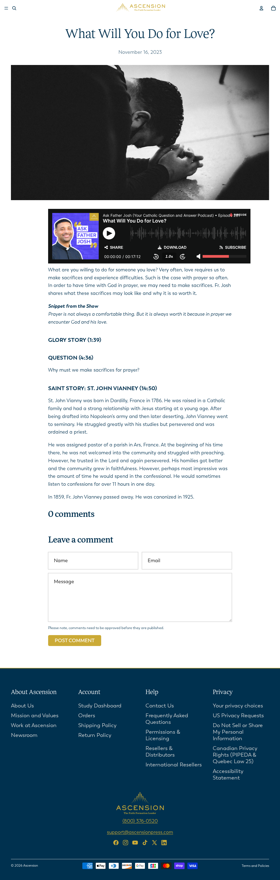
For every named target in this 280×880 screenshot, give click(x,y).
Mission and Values (35, 715)
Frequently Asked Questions (166, 718)
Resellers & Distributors (160, 751)
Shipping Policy (97, 725)
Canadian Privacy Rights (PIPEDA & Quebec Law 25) (235, 754)
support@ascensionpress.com (140, 832)
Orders (86, 715)
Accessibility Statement (228, 774)
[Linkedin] (164, 842)
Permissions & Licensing (162, 734)
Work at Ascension (34, 725)
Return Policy (94, 735)
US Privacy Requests (238, 715)
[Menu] (6, 8)
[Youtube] (135, 842)
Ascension (30, 865)
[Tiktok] (145, 842)
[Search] (14, 8)
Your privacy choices (238, 705)
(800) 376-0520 (140, 821)
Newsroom (24, 735)
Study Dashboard (99, 705)
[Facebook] (116, 842)
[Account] (261, 8)
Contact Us (159, 705)
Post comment (75, 641)
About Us (22, 705)
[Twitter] (154, 842)
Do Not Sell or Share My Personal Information (238, 731)
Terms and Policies (255, 866)
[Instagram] (125, 842)
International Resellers (173, 764)
